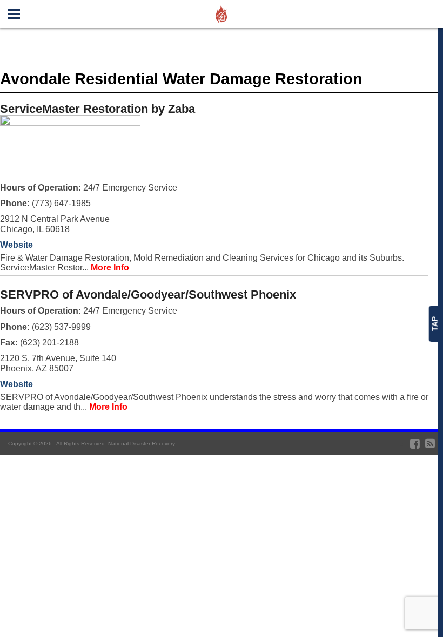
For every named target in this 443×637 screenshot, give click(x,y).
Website (16, 244)
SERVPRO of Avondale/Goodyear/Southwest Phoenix (148, 294)
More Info (110, 267)
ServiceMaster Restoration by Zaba (97, 109)
